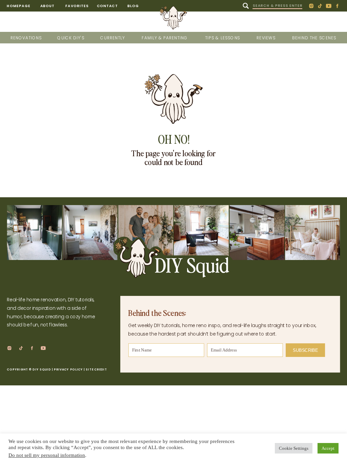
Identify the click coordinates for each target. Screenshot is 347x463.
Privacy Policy (68, 369)
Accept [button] (328, 448)
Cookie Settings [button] (293, 448)
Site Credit (96, 369)
